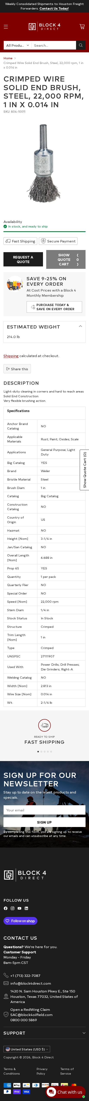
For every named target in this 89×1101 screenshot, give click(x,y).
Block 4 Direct (43, 1057)
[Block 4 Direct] (44, 26)
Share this (19, 368)
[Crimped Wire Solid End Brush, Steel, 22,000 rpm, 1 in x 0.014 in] (44, 163)
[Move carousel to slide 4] (48, 751)
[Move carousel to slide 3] (44, 751)
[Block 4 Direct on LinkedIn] (26, 909)
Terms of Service (67, 1071)
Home (8, 58)
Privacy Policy (42, 1071)
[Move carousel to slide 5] (51, 751)
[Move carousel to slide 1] (38, 751)
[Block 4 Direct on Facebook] (5, 909)
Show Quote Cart (68, 259)
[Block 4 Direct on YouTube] (19, 909)
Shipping (11, 355)
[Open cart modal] (82, 26)
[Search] (81, 45)
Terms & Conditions (11, 1071)
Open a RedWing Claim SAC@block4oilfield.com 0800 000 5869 (31, 1014)
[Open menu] (5, 26)
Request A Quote (23, 259)
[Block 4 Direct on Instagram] (12, 909)
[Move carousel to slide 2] (41, 751)
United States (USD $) (28, 1049)
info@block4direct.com (30, 983)
